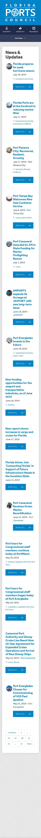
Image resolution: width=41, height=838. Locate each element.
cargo (17, 217)
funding (11, 405)
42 (9, 744)
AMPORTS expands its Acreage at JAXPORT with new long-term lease (22, 299)
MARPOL (27, 124)
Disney (16, 662)
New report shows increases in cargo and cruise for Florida (19, 432)
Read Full (20, 87)
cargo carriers (26, 217)
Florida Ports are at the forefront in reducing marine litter (24, 108)
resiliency (17, 172)
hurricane (29, 79)
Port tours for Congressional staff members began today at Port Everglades (19, 593)
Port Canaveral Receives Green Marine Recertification (22, 508)
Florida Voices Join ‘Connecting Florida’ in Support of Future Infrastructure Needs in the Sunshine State (20, 469)
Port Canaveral (27, 658)
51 (21, 744)
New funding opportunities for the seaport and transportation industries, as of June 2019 (18, 388)
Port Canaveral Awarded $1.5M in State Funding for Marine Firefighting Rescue (24, 249)
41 (29, 738)
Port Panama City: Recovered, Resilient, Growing (23, 153)
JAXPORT (18, 315)
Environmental (21, 121)
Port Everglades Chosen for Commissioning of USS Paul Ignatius (23, 692)
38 (9, 738)
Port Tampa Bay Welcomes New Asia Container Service (23, 201)
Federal (11, 562)
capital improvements (24, 353)
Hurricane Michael (22, 169)
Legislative (12, 607)
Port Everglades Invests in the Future (23, 341)
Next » (29, 744)
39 (15, 738)
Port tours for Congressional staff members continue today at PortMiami (17, 548)
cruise (17, 267)
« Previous (12, 732)
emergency (20, 79)
